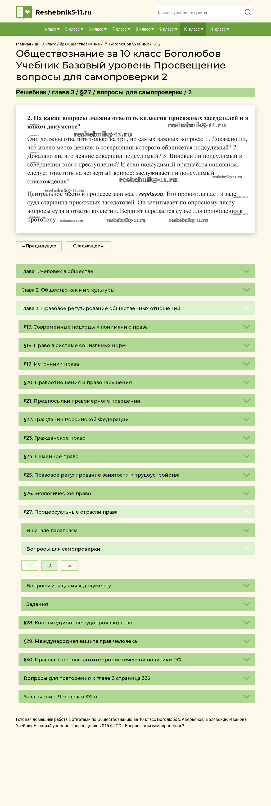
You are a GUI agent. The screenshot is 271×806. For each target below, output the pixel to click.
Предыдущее (41, 245)
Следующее (86, 245)
